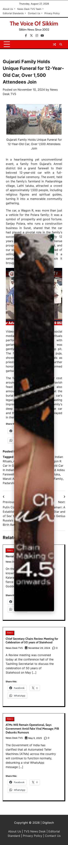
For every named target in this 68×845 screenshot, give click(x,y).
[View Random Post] (54, 44)
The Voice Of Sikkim (34, 23)
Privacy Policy (52, 13)
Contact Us (34, 13)
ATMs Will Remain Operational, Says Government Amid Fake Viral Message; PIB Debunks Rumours (32, 728)
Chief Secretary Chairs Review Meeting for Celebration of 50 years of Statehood (32, 640)
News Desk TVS (14, 648)
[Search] (60, 44)
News (10, 550)
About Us (8, 9)
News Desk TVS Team (29, 9)
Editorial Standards (13, 13)
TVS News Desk (35, 831)
